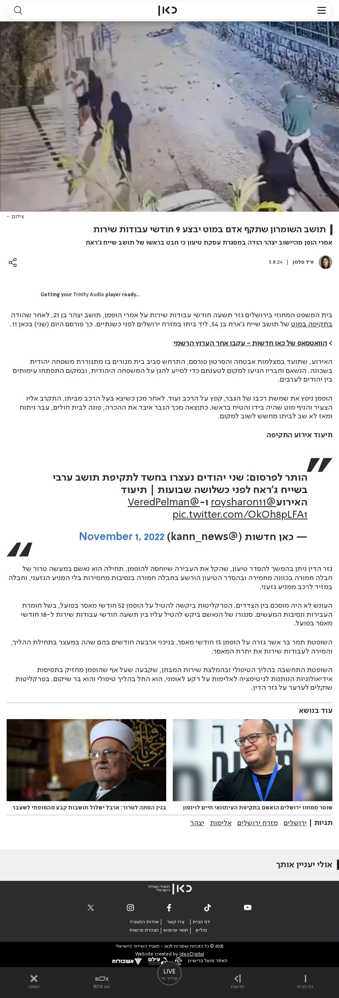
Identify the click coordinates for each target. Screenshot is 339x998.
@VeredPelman (164, 503)
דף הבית (201, 922)
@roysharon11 (243, 503)
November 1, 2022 (122, 537)
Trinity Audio (88, 295)
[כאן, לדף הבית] (168, 11)
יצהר (197, 823)
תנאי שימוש (175, 930)
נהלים (201, 930)
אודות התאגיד (144, 922)
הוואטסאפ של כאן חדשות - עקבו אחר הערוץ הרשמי (250, 343)
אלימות (221, 823)
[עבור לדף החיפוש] (18, 11)
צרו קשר (175, 922)
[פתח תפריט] (321, 10)
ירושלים (295, 823)
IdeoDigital (191, 954)
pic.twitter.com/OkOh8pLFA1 (240, 515)
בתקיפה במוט (311, 324)
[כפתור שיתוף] (13, 262)
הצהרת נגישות (144, 930)
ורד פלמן (303, 262)
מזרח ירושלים (257, 823)
